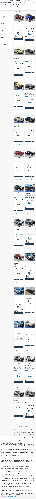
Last (29, 426)
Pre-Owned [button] (15, 2)
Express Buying (20, 2)
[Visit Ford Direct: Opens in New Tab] (21, 497)
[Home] (11, 2)
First (17, 426)
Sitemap (8, 496)
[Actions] (22, 24)
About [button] (34, 2)
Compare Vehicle (17, 113)
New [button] (13, 2)
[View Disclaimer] (20, 30)
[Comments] (22, 30)
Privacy (10, 496)
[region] (18, 36)
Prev (19, 426)
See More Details (29, 39)
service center (12, 480)
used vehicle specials (7, 475)
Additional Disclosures (13, 496)
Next (27, 426)
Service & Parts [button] (28, 2)
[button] (23, 17)
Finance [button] (31, 2)
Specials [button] (24, 2)
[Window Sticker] (33, 31)
